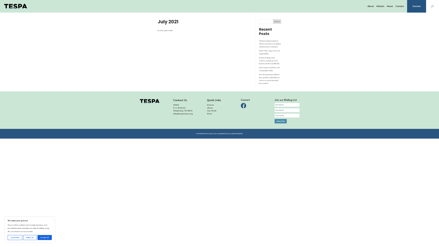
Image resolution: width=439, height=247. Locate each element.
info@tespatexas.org (183, 113)
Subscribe (281, 121)
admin (162, 30)
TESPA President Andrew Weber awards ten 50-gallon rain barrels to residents (270, 44)
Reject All (30, 237)
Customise (15, 237)
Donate (417, 6)
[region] (30, 229)
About (370, 6)
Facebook (243, 105)
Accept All (44, 237)
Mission (380, 6)
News (390, 6)
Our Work (211, 110)
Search (277, 21)
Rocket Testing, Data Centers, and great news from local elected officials (269, 60)
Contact (399, 6)
